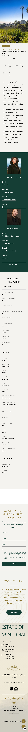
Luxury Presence (14, 713)
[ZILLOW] (14, 702)
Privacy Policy (20, 721)
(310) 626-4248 (8, 192)
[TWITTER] (22, 698)
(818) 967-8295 (9, 651)
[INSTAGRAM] (9, 698)
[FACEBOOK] (5, 698)
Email (3, 544)
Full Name (5, 532)
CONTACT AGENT (14, 264)
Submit (14, 563)
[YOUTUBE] (18, 698)
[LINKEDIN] (14, 698)
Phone (4, 538)
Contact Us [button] (14, 612)
